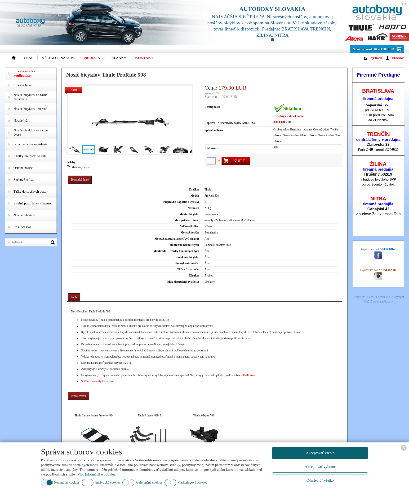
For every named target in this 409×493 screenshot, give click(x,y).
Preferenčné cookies (148, 482)
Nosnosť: (193, 208)
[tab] (80, 180)
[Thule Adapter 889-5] (149, 438)
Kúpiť (239, 161)
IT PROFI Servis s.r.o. (378, 296)
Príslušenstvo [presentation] (78, 396)
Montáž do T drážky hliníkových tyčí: (176, 251)
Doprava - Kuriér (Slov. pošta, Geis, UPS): (230, 123)
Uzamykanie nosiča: (187, 263)
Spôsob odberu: (214, 130)
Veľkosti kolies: (189, 226)
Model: (195, 195)
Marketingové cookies (192, 482)
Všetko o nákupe (58, 58)
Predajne (93, 58)
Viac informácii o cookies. (96, 474)
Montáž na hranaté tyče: (184, 244)
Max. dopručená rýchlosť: (183, 281)
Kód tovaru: (211, 148)
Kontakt (144, 58)
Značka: (194, 189)
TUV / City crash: (188, 269)
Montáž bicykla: (189, 214)
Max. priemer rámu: (186, 220)
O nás (27, 58)
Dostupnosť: (212, 106)
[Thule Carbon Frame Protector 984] (94, 438)
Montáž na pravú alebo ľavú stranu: (177, 238)
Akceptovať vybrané (320, 467)
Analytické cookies (107, 482)
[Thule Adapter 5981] (204, 438)
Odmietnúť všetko (320, 480)
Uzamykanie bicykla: (186, 257)
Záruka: (194, 275)
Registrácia (375, 58)
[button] (72, 120)
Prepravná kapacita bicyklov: (181, 201)
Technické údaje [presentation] (80, 179)
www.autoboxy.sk (383, 301)
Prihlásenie (397, 58)
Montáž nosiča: (190, 232)
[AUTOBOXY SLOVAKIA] (302, 22)
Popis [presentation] (74, 297)
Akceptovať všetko (320, 453)
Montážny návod (80, 167)
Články (118, 58)
